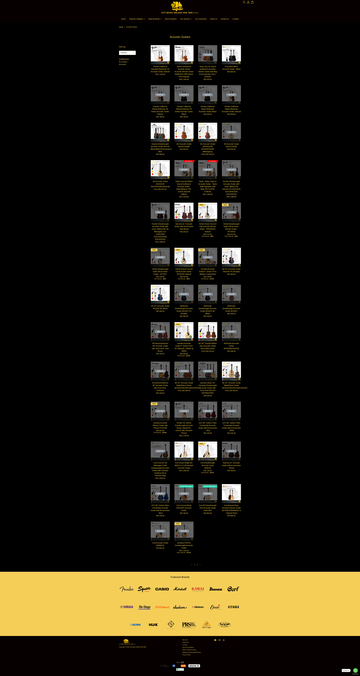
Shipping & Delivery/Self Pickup (191, 652)
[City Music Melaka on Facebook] (215, 641)
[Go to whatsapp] (355, 670)
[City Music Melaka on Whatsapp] (223, 641)
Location (235, 19)
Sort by (122, 47)
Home (123, 19)
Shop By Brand (154, 19)
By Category (123, 62)
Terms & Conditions (188, 647)
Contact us (225, 19)
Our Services (185, 19)
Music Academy (171, 19)
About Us (213, 19)
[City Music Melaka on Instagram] (219, 641)
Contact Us (185, 642)
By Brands (122, 64)
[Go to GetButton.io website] (355, 674)
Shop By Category (136, 19)
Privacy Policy (186, 654)
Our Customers (201, 19)
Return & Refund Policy (189, 650)
